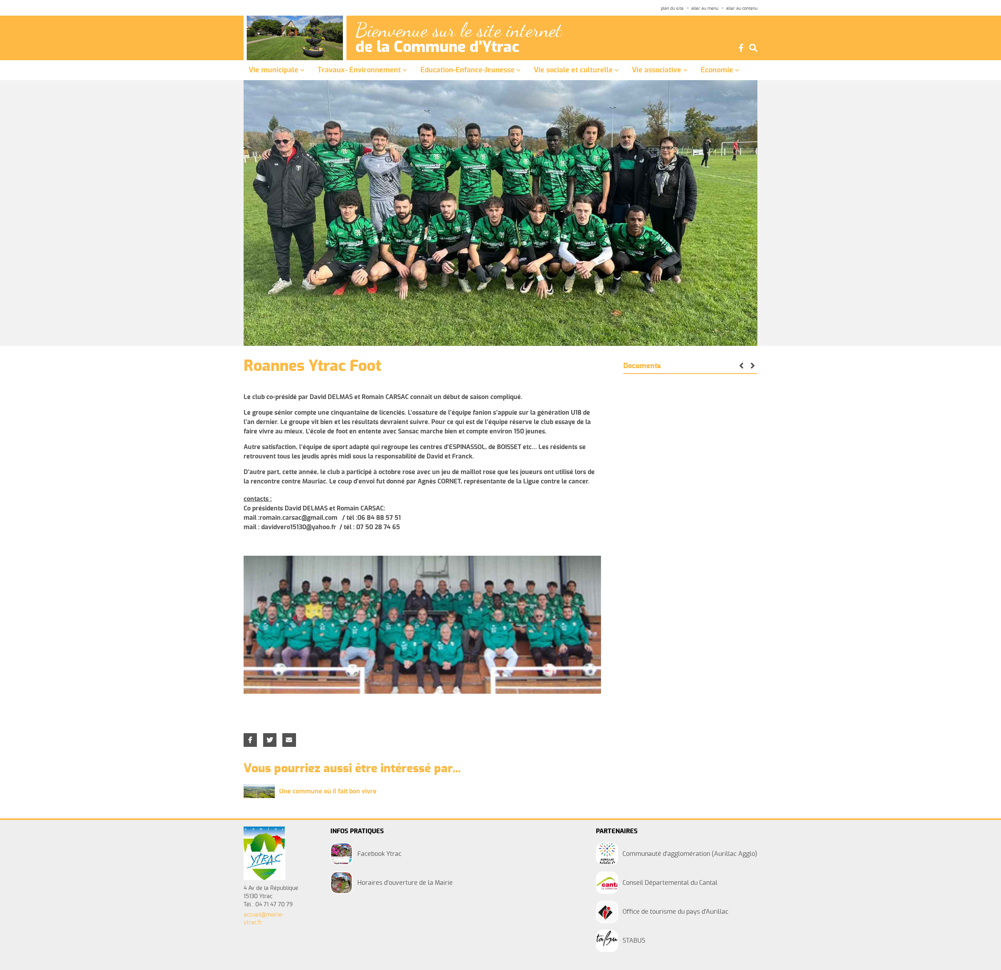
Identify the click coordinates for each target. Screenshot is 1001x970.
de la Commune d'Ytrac (437, 47)
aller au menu (704, 8)
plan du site (672, 8)
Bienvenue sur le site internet (458, 30)
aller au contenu (741, 8)
